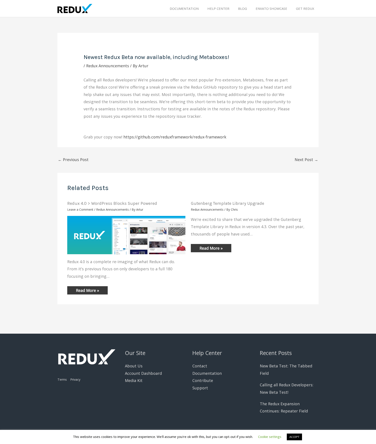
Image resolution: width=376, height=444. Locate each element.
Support (200, 387)
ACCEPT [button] (294, 437)
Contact (199, 365)
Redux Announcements (107, 65)
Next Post (306, 159)
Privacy (75, 379)
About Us (134, 365)
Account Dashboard (143, 373)
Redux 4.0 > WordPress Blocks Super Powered (112, 203)
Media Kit (134, 380)
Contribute (202, 380)
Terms (62, 379)
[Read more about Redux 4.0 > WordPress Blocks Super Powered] (126, 234)
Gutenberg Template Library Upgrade (227, 203)
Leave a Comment (80, 209)
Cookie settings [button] (269, 436)
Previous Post (73, 159)
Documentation (207, 373)
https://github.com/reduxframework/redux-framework (174, 137)
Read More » (87, 290)
